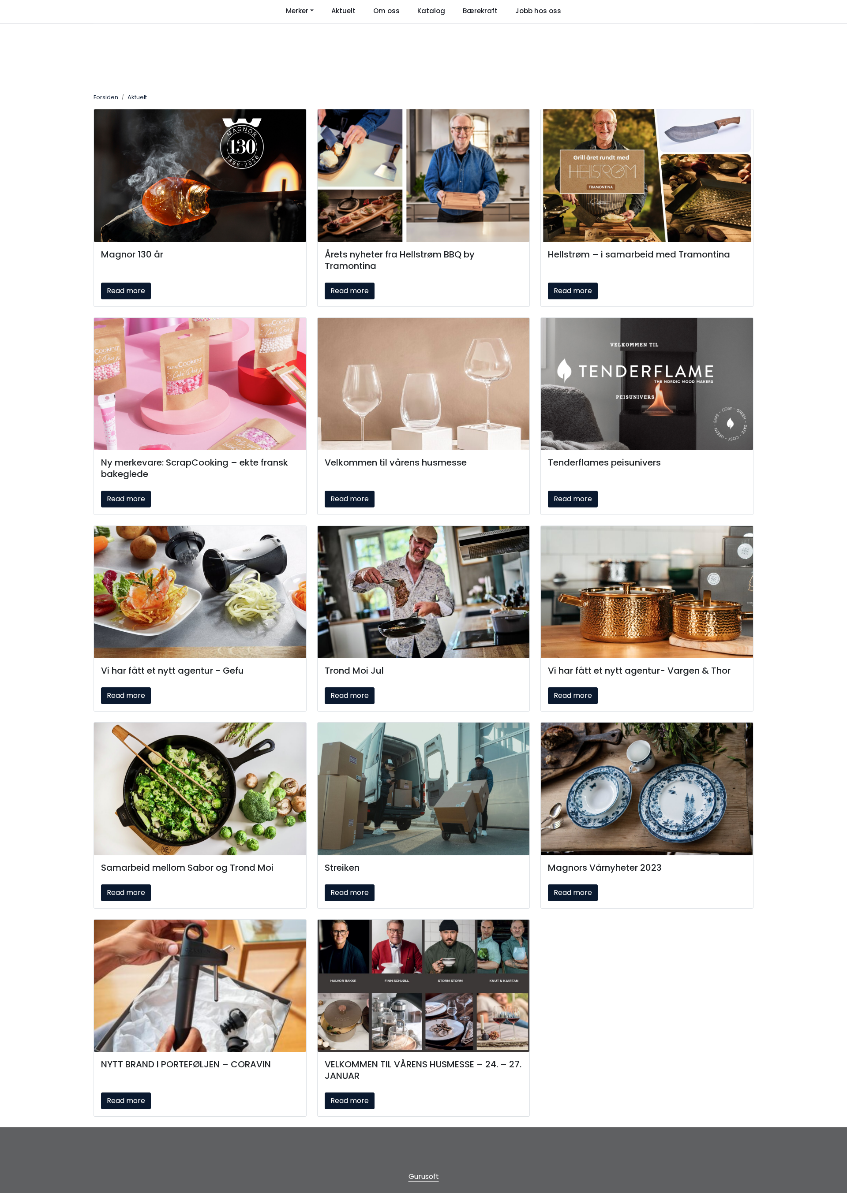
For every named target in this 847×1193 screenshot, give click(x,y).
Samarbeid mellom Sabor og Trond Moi (187, 867)
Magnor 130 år (132, 254)
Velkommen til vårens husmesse (396, 462)
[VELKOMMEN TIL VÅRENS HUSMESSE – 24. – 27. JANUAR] (424, 986)
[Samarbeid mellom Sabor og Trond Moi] (200, 789)
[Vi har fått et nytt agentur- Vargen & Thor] (647, 592)
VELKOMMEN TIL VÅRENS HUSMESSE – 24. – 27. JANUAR (423, 1070)
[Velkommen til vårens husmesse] (424, 384)
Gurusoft (424, 1176)
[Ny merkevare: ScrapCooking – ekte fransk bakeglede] (200, 384)
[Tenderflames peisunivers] (647, 384)
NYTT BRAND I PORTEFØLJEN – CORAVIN (186, 1064)
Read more (126, 291)
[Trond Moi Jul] (424, 592)
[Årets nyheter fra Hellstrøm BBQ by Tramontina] (424, 175)
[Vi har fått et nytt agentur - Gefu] (200, 592)
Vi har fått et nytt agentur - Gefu (172, 670)
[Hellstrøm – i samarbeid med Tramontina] (647, 175)
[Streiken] (424, 789)
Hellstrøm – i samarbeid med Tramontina (639, 254)
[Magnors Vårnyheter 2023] (647, 789)
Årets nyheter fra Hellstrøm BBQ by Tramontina (400, 260)
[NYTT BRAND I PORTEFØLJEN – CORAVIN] (200, 986)
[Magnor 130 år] (200, 175)
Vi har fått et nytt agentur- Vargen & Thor (639, 670)
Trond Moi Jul (354, 670)
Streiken (342, 867)
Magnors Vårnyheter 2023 (605, 867)
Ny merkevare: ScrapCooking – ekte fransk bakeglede (194, 468)
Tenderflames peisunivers (604, 462)
